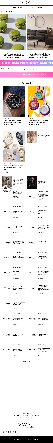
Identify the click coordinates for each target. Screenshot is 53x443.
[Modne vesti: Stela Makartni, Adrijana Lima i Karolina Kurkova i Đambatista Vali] (32, 288)
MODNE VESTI (7, 118)
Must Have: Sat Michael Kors (42, 242)
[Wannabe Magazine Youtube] (6, 12)
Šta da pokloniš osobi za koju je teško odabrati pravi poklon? (18, 194)
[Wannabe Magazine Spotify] (9, 12)
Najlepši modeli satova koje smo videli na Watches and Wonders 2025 (13, 167)
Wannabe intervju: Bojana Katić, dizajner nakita (19, 288)
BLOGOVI (15, 191)
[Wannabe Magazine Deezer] (11, 12)
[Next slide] (50, 30)
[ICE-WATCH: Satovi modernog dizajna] (32, 319)
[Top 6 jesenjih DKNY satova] (7, 212)
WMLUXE (31, 118)
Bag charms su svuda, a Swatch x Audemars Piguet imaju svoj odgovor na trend (38, 122)
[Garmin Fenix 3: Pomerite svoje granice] (32, 212)
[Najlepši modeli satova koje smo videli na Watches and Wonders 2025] (14, 146)
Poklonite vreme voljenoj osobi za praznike (42, 258)
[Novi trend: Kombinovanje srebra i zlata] (7, 273)
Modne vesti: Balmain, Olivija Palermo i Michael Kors (19, 303)
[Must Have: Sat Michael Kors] (32, 243)
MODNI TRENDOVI (8, 163)
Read (14, 7)
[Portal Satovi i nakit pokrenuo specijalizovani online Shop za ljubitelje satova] (14, 101)
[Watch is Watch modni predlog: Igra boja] (7, 350)
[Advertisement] (12, 401)
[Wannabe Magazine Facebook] (4, 12)
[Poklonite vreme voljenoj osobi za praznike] (32, 258)
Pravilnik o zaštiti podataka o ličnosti (26, 415)
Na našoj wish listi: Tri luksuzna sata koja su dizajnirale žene (44, 137)
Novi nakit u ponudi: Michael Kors (18, 318)
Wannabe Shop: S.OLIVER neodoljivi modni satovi (18, 334)
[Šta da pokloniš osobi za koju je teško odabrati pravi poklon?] (7, 191)
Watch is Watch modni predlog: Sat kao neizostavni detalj (44, 350)
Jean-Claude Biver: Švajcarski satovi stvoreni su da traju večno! (43, 181)
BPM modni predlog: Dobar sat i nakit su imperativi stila (43, 273)
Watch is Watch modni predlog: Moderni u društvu (44, 334)
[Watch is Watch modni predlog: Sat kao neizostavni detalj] (32, 350)
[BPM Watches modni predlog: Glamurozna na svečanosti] (32, 227)
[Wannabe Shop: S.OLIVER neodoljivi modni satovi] (7, 335)
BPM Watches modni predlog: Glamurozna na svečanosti (43, 227)
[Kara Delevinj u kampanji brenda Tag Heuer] (7, 258)
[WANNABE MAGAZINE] (26, 427)
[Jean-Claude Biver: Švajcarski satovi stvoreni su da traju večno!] (32, 182)
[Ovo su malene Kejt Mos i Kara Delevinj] (7, 227)
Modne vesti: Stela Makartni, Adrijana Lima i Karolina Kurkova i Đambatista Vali (43, 288)
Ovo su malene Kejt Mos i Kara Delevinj (18, 227)
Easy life (32, 7)
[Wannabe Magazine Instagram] (1, 12)
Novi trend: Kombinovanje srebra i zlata (18, 273)
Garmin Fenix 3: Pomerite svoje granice (42, 212)
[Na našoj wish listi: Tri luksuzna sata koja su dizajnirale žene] (32, 137)
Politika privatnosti (26, 418)
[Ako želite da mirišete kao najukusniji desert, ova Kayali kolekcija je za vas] (13, 49)
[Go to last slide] (3, 30)
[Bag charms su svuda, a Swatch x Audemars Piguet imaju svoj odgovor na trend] (39, 101)
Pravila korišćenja (27, 420)
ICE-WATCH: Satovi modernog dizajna (43, 318)
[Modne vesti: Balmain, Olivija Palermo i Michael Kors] (7, 304)
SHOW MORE (26, 361)
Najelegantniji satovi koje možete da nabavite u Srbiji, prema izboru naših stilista (18, 182)
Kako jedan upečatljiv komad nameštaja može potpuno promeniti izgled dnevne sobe (40, 55)
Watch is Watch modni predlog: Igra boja (18, 350)
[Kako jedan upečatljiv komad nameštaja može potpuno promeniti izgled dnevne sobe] (40, 49)
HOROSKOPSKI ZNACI (43, 191)
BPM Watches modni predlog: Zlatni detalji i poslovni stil (18, 242)
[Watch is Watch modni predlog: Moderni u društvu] (32, 335)
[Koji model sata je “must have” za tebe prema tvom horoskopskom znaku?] (32, 197)
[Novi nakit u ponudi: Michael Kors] (7, 319)
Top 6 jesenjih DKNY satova (18, 212)
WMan (40, 7)
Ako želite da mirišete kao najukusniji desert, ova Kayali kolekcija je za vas (13, 55)
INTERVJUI (21, 7)
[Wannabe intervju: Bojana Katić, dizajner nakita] (7, 288)
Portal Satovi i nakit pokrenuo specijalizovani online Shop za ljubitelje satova (13, 122)
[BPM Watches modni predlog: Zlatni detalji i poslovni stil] (7, 243)
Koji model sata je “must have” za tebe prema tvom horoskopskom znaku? (43, 197)
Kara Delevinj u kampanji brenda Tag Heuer (18, 258)
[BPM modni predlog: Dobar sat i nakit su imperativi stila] (32, 273)
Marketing (26, 413)
